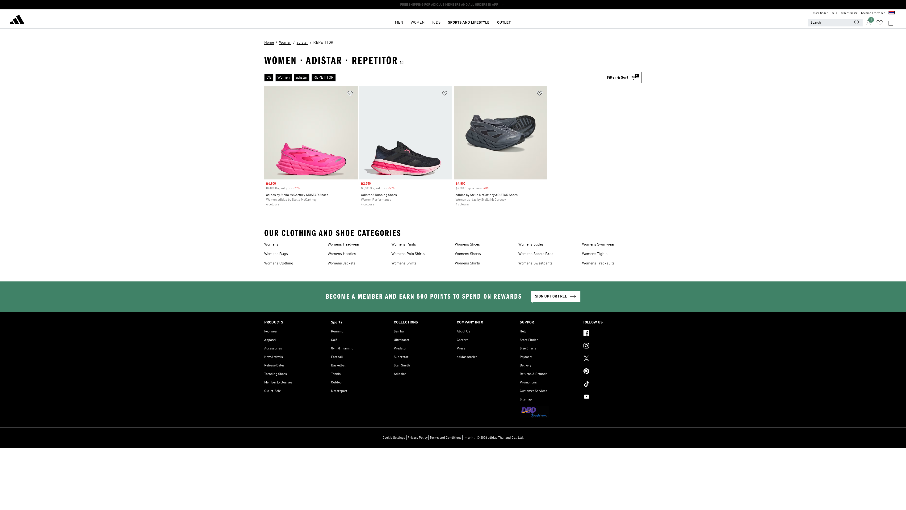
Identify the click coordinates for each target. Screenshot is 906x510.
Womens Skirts (467, 263)
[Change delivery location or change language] (892, 13)
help (834, 13)
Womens (271, 244)
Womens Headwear (344, 244)
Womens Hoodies (342, 254)
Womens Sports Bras (535, 254)
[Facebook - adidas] (612, 333)
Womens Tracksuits (598, 263)
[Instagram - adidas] (612, 346)
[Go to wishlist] (879, 22)
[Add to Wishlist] (350, 94)
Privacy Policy (417, 437)
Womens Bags (276, 254)
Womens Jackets (341, 263)
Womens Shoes (467, 244)
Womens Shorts (468, 254)
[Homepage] (17, 20)
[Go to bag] (891, 22)
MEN (399, 23)
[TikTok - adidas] (612, 384)
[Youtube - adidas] (612, 397)
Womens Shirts (403, 263)
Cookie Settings (393, 437)
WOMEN (418, 23)
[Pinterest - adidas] (612, 372)
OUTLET (504, 23)
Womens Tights (595, 254)
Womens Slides (531, 244)
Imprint (469, 437)
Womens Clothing (278, 263)
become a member (873, 13)
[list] (433, 77)
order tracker (849, 13)
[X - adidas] (612, 359)
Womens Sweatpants (535, 263)
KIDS (436, 23)
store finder (820, 13)
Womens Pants (403, 244)
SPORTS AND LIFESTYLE (469, 23)
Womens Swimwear (598, 244)
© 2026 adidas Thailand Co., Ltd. (500, 437)
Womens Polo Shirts (408, 254)
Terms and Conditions (445, 437)
